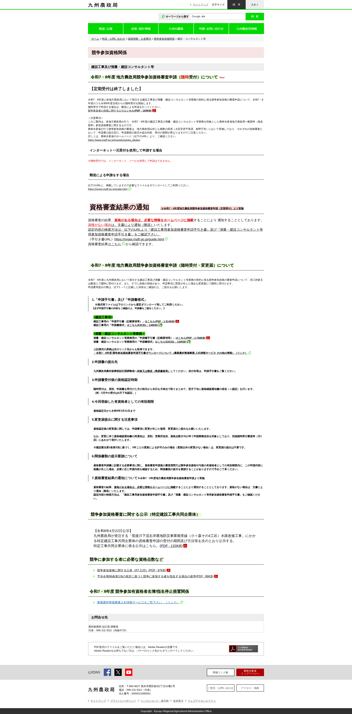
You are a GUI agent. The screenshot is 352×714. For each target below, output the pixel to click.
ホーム (95, 38)
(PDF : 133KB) (171, 546)
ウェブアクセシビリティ (202, 700)
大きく (255, 4)
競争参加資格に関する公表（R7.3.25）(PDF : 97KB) (131, 570)
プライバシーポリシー (123, 700)
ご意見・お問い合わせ (220, 688)
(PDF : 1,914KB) (165, 321)
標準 (236, 4)
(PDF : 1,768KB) (196, 337)
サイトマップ (200, 4)
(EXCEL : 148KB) (147, 325)
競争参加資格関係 (164, 38)
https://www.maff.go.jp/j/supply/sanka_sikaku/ (114, 139)
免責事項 (178, 700)
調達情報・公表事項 (139, 38)
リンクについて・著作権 (154, 700)
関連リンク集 (220, 672)
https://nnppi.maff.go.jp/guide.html (107, 189)
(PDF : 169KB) (143, 110)
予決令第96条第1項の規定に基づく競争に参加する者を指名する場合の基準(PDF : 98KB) (155, 576)
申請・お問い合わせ (113, 38)
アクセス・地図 (250, 688)
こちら (116, 244)
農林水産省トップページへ (250, 672)
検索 (254, 16)
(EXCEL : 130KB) (175, 341)
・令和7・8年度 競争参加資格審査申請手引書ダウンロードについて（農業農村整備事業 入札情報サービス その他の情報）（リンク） (170, 352)
